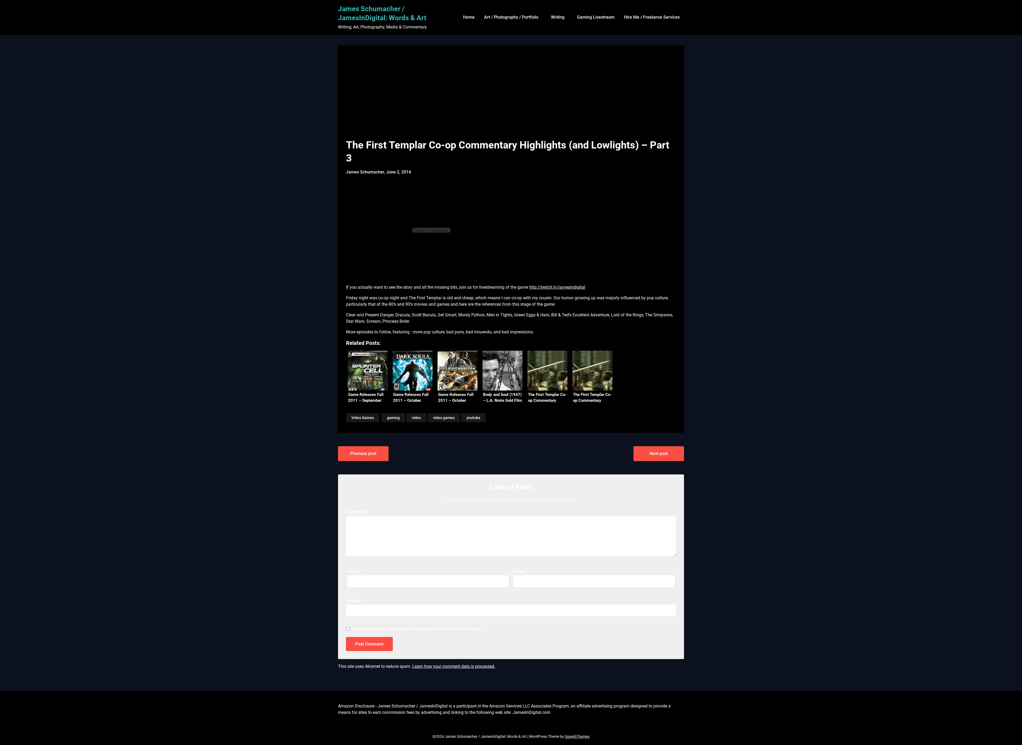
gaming (393, 418)
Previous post (363, 453)
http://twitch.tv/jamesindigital (557, 287)
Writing (557, 17)
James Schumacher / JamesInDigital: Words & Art (382, 13)
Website (353, 600)
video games (444, 418)
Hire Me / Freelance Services (652, 17)
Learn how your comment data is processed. (453, 666)
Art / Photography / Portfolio (511, 17)
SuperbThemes (577, 736)
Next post (659, 453)
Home (469, 17)
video (416, 418)
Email (520, 571)
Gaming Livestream (596, 17)
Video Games (362, 418)
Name (354, 571)
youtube (473, 418)
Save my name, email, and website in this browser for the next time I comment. (417, 629)
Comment (357, 511)
